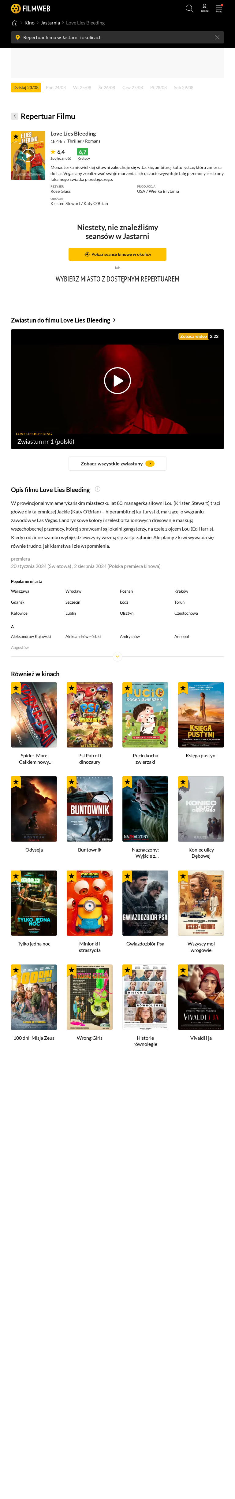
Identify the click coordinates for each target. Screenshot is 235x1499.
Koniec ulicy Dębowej (201, 853)
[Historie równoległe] (145, 997)
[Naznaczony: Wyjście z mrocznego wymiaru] (145, 809)
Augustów (20, 647)
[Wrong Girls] (90, 997)
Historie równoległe (145, 1041)
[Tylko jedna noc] (34, 903)
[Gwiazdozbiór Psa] (145, 903)
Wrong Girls (90, 1038)
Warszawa (20, 591)
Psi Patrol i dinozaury (89, 758)
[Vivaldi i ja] (201, 997)
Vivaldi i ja (201, 1038)
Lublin (70, 613)
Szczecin (72, 602)
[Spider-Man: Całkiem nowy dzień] (34, 715)
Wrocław (73, 591)
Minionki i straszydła (90, 947)
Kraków (181, 591)
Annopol (181, 636)
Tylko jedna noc (34, 943)
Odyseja (34, 849)
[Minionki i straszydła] (90, 903)
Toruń (179, 602)
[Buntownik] (90, 809)
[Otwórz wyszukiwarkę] (190, 8)
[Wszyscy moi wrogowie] (201, 903)
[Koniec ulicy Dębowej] (201, 809)
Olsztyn (126, 613)
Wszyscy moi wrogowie (201, 947)
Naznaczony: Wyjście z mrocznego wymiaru (145, 853)
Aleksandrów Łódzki (83, 636)
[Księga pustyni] (201, 715)
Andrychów (130, 636)
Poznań (126, 591)
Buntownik (89, 849)
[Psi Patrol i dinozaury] (90, 715)
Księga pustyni (201, 755)
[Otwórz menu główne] (219, 8)
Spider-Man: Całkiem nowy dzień (34, 758)
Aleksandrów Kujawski (31, 636)
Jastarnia (50, 22)
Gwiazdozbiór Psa (145, 943)
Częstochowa (186, 613)
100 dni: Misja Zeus (33, 1038)
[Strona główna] (14, 22)
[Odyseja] (34, 809)
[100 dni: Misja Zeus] (34, 997)
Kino (29, 22)
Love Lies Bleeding (73, 133)
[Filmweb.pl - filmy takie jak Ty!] (30, 8)
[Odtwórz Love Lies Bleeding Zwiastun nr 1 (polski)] (28, 155)
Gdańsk (17, 602)
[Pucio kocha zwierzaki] (145, 715)
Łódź (124, 602)
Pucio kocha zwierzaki (145, 758)
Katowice (19, 613)
